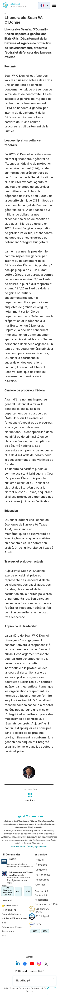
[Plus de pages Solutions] (48, 869)
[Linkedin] (17, 963)
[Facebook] (25, 963)
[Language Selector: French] (44, 5)
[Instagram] (39, 963)
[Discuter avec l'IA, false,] (51, 991)
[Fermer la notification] (53, 978)
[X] (46, 963)
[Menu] (52, 5)
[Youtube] (32, 963)
